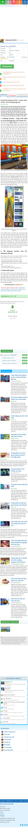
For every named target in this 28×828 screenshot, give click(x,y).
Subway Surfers (23, 114)
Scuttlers (5, 711)
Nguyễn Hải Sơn (15, 438)
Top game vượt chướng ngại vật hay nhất (13, 85)
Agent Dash (8, 688)
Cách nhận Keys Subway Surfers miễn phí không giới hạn (13, 73)
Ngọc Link (14, 507)
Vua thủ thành (7, 747)
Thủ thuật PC (25, 3)
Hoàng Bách (14, 488)
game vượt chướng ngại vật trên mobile (11, 290)
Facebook (20, 825)
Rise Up (5, 707)
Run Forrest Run (7, 698)
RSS (25, 825)
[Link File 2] (12, 318)
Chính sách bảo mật (5, 810)
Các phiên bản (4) (12, 95)
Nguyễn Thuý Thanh (20, 564)
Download (3, 46)
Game (7, 46)
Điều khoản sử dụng (5, 808)
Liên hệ (2, 814)
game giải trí (22, 476)
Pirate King (7, 734)
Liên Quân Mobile (17, 550)
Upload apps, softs (4, 822)
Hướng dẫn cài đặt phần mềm (7, 818)
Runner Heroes (8, 681)
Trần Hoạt (14, 420)
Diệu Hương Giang (4, 104)
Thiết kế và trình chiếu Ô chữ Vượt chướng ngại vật (13, 702)
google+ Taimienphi (22, 825)
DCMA (1, 812)
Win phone (14, 2)
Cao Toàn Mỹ (4, 459)
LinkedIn (27, 825)
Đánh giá (4, 95)
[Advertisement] (14, 24)
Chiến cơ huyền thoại (9, 732)
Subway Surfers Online (19, 244)
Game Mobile (13, 46)
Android (2, 3)
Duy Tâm (17, 473)
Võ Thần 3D (14, 604)
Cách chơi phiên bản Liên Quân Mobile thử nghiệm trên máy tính (19, 542)
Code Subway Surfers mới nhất (11, 82)
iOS (8, 3)
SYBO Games (11, 50)
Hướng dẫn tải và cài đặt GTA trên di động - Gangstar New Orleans (19, 560)
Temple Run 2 (19, 284)
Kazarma (5, 714)
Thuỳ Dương (18, 381)
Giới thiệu (2, 806)
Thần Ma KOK (7, 739)
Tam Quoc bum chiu (9, 737)
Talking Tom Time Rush (9, 695)
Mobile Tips (19, 3)
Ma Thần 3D (7, 742)
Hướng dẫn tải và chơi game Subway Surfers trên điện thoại (18, 455)
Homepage (17, 50)
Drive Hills (5, 721)
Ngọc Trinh (14, 401)
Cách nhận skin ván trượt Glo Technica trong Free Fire (19, 523)
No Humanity (6, 718)
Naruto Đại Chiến (8, 750)
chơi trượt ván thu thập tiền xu (17, 289)
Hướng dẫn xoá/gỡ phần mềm (7, 820)
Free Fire (16, 529)
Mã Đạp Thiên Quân (22, 589)
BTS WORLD (7, 745)
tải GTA (22, 573)
